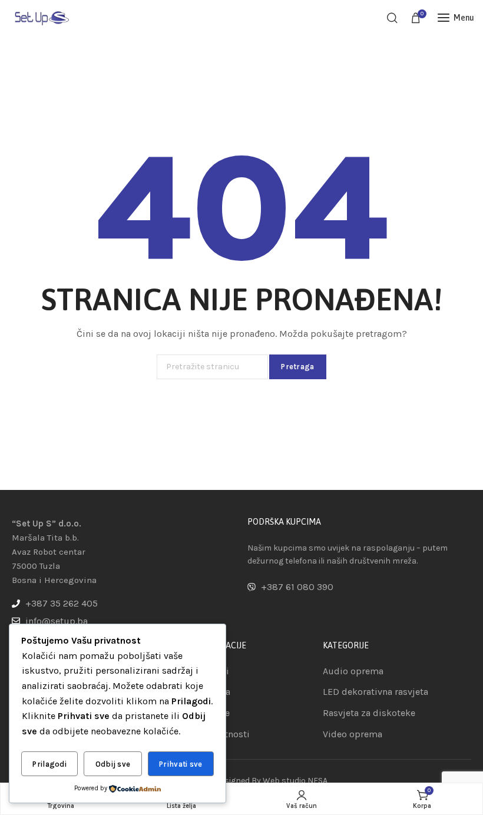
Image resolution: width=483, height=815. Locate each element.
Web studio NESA (295, 781)
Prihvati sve (181, 764)
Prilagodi (49, 764)
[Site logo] (41, 17)
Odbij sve (113, 764)
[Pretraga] (392, 17)
